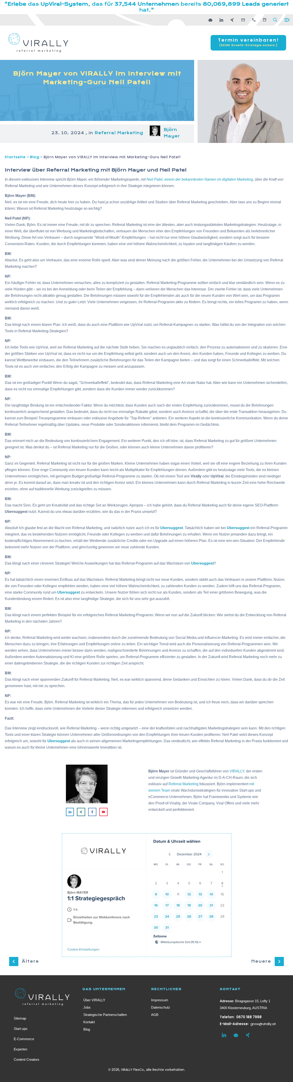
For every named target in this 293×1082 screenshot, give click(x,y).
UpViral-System (64, 4)
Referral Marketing (119, 133)
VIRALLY (237, 771)
